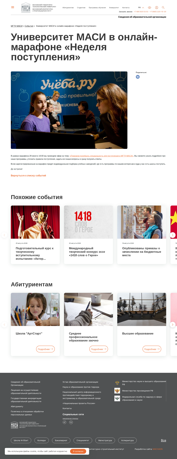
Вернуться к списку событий (28, 175)
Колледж (41, 440)
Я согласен (78, 451)
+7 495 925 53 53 (140, 12)
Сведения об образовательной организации (142, 17)
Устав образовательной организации (80, 382)
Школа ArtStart (21, 440)
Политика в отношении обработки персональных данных (27, 413)
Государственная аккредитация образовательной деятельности (26, 400)
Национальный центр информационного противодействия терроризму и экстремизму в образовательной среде (82, 395)
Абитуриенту (17, 406)
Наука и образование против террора (81, 387)
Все (163, 440)
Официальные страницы (70, 418)
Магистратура (105, 440)
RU (139, 7)
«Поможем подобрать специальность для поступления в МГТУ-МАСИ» (101, 156)
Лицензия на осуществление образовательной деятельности (26, 391)
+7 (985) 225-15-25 (157, 12)
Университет (114, 8)
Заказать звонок (125, 12)
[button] (173, 235)
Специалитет (83, 440)
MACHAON (158, 449)
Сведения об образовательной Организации (25, 383)
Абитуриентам (68, 8)
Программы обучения (97, 8)
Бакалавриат (61, 440)
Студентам (81, 8)
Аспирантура (127, 440)
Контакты (126, 8)
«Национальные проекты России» (79, 403)
